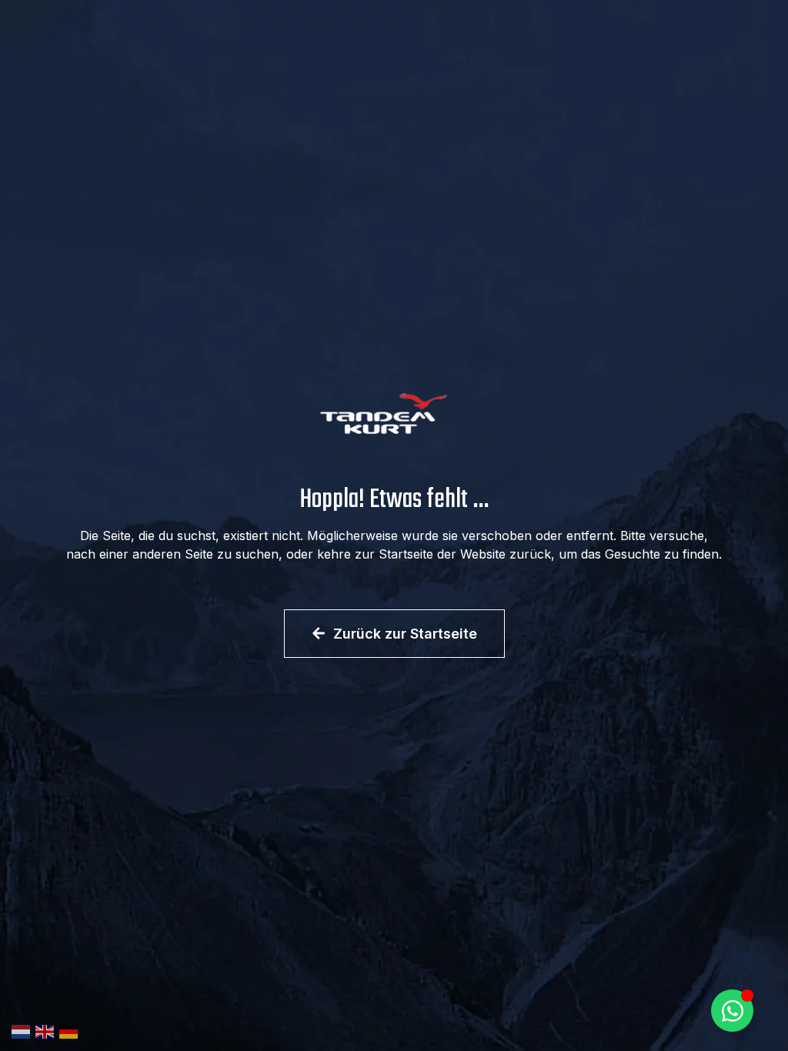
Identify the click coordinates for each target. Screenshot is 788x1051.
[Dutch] (23, 1030)
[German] (71, 1030)
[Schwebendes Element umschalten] (732, 1010)
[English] (47, 1030)
